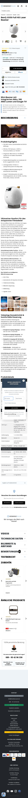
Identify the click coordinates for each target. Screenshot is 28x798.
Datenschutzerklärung (10, 414)
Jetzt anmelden (15, 408)
